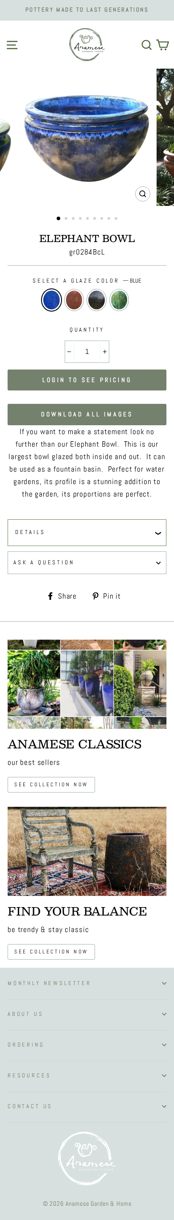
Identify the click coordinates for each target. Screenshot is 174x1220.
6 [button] (95, 219)
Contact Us (30, 1106)
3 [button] (74, 219)
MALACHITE (119, 300)
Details (30, 532)
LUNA (96, 300)
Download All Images (87, 414)
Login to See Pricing (87, 380)
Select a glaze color (87, 280)
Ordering (26, 1044)
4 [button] (81, 219)
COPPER (74, 300)
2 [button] (67, 219)
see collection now (51, 784)
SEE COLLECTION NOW (51, 951)
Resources (29, 1075)
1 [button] (59, 219)
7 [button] (102, 219)
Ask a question (44, 562)
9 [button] (117, 219)
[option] (87, 10)
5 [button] (88, 219)
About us (26, 1014)
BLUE (51, 300)
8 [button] (110, 219)
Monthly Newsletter (49, 983)
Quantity (87, 329)
